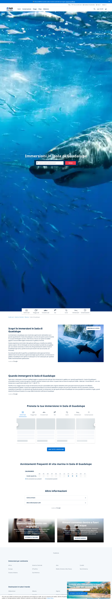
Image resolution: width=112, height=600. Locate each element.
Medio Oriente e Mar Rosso (64, 569)
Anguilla (34, 595)
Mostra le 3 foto (93, 328)
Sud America (35, 572)
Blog (69, 4)
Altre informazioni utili (34, 503)
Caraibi (82, 565)
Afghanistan (11, 591)
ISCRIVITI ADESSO (80, 538)
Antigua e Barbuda (61, 595)
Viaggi (35, 9)
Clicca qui (82, 596)
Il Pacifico (35, 569)
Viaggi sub (33, 415)
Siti (55, 415)
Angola (10, 595)
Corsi (19, 9)
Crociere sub (44, 415)
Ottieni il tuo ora (31, 537)
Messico (27, 317)
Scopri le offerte (70, 2)
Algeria (58, 591)
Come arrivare (31, 498)
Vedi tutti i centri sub (56, 449)
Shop (39, 9)
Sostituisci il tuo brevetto (89, 4)
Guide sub (11, 317)
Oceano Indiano (13, 572)
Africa (10, 565)
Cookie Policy (50, 598)
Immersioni (77, 415)
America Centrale (19, 317)
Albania (34, 591)
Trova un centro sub (77, 4)
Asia (57, 565)
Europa (10, 569)
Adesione (46, 9)
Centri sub (23, 415)
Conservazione (26, 9)
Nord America (84, 569)
